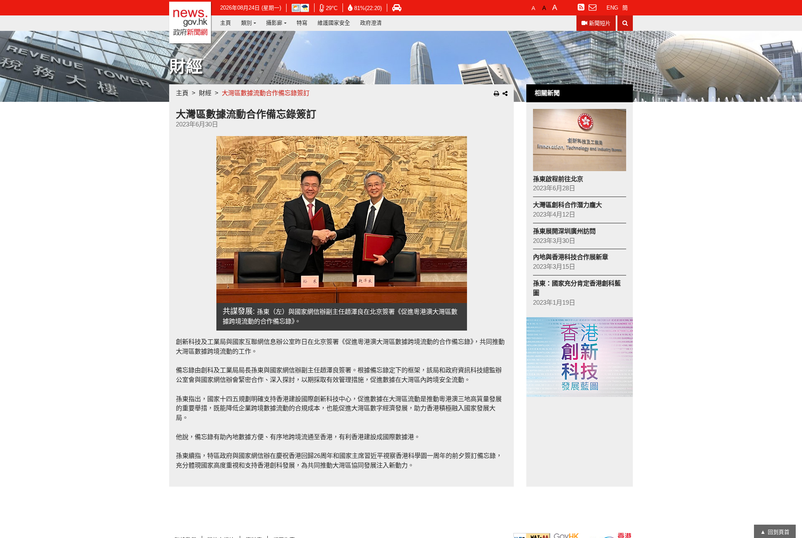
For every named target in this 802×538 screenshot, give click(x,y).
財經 (205, 92)
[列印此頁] (496, 93)
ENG (612, 8)
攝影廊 (274, 23)
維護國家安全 (333, 23)
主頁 (225, 23)
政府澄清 (371, 23)
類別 (246, 23)
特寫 (302, 23)
